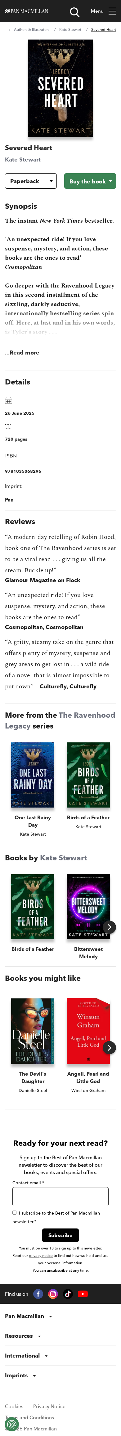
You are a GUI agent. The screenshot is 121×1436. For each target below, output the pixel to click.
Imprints (16, 1375)
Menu (97, 11)
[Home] (26, 11)
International (22, 1355)
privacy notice (41, 1255)
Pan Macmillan (24, 1316)
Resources (19, 1335)
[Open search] (75, 12)
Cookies (14, 1406)
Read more (24, 352)
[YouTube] (83, 1294)
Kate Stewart (70, 29)
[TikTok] (68, 1294)
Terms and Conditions (29, 1417)
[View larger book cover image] (60, 88)
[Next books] (109, 927)
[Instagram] (53, 1294)
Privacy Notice (49, 1406)
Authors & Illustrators (31, 29)
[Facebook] (38, 1294)
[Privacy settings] (12, 1424)
